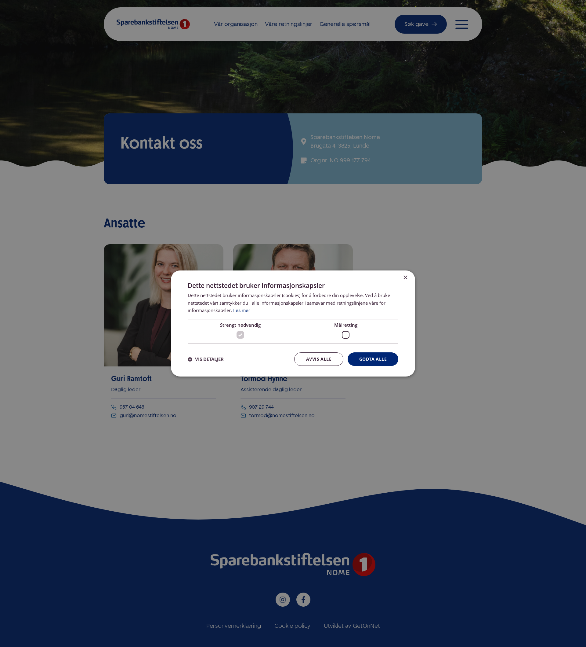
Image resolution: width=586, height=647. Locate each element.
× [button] (405, 277)
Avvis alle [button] (318, 359)
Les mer (241, 310)
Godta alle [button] (373, 359)
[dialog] (293, 323)
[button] (206, 359)
